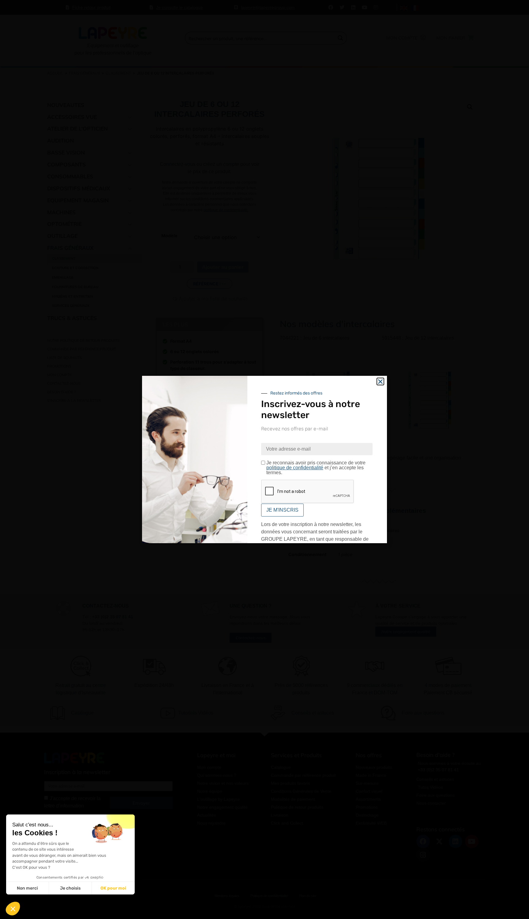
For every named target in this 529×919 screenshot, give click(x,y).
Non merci (27, 888)
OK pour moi (113, 888)
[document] (264, 459)
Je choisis (70, 888)
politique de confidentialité (294, 467)
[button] (13, 908)
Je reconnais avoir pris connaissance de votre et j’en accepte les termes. (316, 467)
